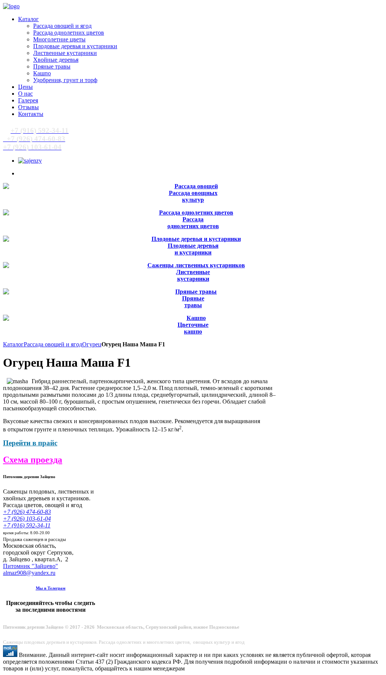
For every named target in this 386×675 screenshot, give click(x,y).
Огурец (91, 344)
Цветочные (193, 325)
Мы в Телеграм (51, 588)
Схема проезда (32, 460)
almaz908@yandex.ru (29, 573)
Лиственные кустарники (193, 275)
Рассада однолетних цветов (193, 222)
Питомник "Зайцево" (30, 566)
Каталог (13, 344)
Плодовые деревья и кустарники (193, 249)
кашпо (193, 331)
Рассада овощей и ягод (53, 344)
